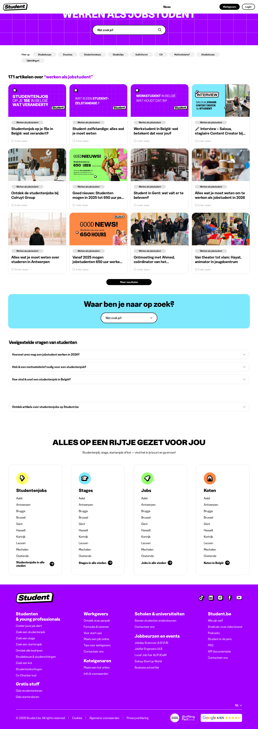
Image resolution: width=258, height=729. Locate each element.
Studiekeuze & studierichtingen (36, 657)
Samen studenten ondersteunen (155, 620)
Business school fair (147, 667)
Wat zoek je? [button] (114, 318)
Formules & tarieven (96, 627)
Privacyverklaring (138, 718)
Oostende (22, 556)
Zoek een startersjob (29, 644)
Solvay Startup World (148, 661)
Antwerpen (23, 504)
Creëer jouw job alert (29, 626)
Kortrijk (20, 537)
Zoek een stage (25, 638)
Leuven (21, 543)
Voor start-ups (93, 633)
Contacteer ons (94, 651)
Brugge (20, 511)
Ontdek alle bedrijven (29, 650)
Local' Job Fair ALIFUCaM (150, 655)
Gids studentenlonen (29, 690)
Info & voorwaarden (96, 673)
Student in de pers (220, 639)
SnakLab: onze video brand (225, 627)
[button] (129, 354)
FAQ (210, 645)
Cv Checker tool (26, 675)
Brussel (20, 517)
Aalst (19, 498)
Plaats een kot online (97, 667)
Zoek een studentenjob (30, 632)
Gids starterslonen (27, 697)
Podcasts (214, 633)
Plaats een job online (96, 639)
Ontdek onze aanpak (97, 620)
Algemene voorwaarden (104, 718)
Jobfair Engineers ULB (148, 649)
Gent (19, 524)
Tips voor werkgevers (97, 645)
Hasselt (21, 530)
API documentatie (219, 651)
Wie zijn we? (215, 620)
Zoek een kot (24, 663)
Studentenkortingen (29, 669)
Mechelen (22, 549)
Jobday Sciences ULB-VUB (151, 643)
